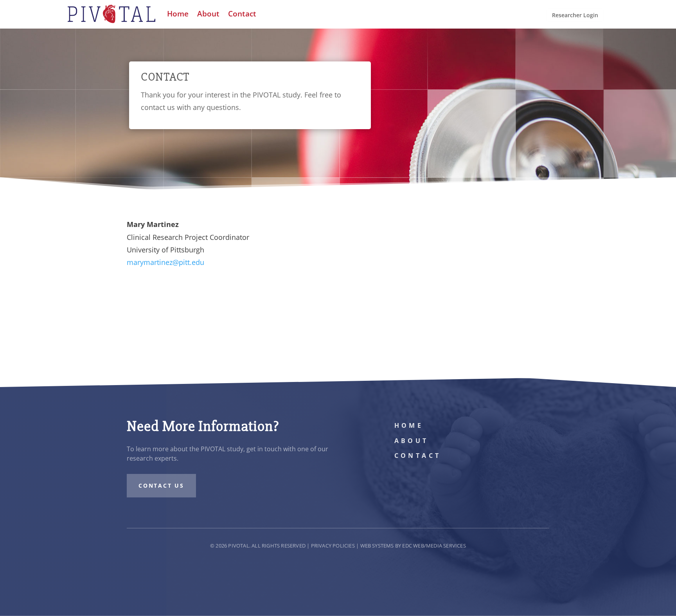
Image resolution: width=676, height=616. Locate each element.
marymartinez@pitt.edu (165, 262)
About (411, 440)
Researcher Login (575, 15)
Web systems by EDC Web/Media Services (413, 545)
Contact (417, 455)
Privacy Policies (333, 545)
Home (409, 425)
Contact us (161, 485)
